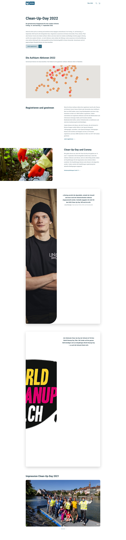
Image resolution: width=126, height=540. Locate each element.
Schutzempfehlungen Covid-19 (71, 170)
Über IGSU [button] (90, 3)
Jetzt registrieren (32, 46)
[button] (96, 3)
